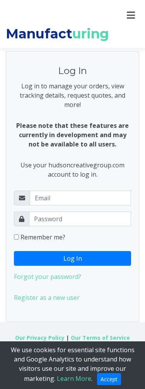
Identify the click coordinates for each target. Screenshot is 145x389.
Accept (109, 379)
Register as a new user (47, 297)
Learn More (74, 378)
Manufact (57, 33)
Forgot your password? (47, 276)
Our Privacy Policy (40, 337)
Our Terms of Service (100, 337)
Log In (72, 258)
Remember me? (42, 237)
